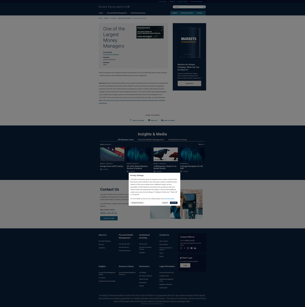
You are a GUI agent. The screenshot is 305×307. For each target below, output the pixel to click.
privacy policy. (170, 198)
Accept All (173, 202)
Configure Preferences (137, 202)
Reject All (165, 202)
